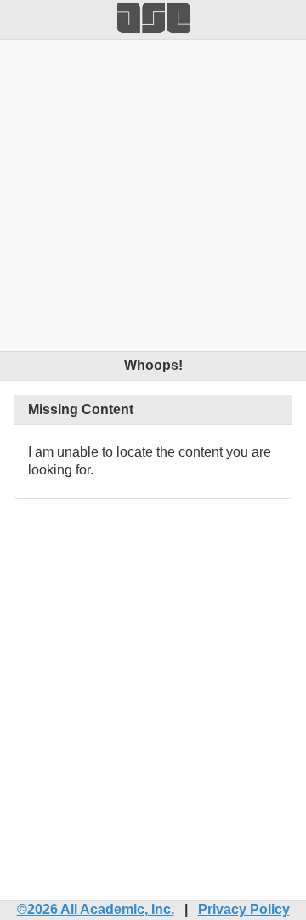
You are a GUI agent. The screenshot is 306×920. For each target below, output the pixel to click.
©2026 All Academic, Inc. (95, 909)
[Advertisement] (153, 193)
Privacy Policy (244, 909)
